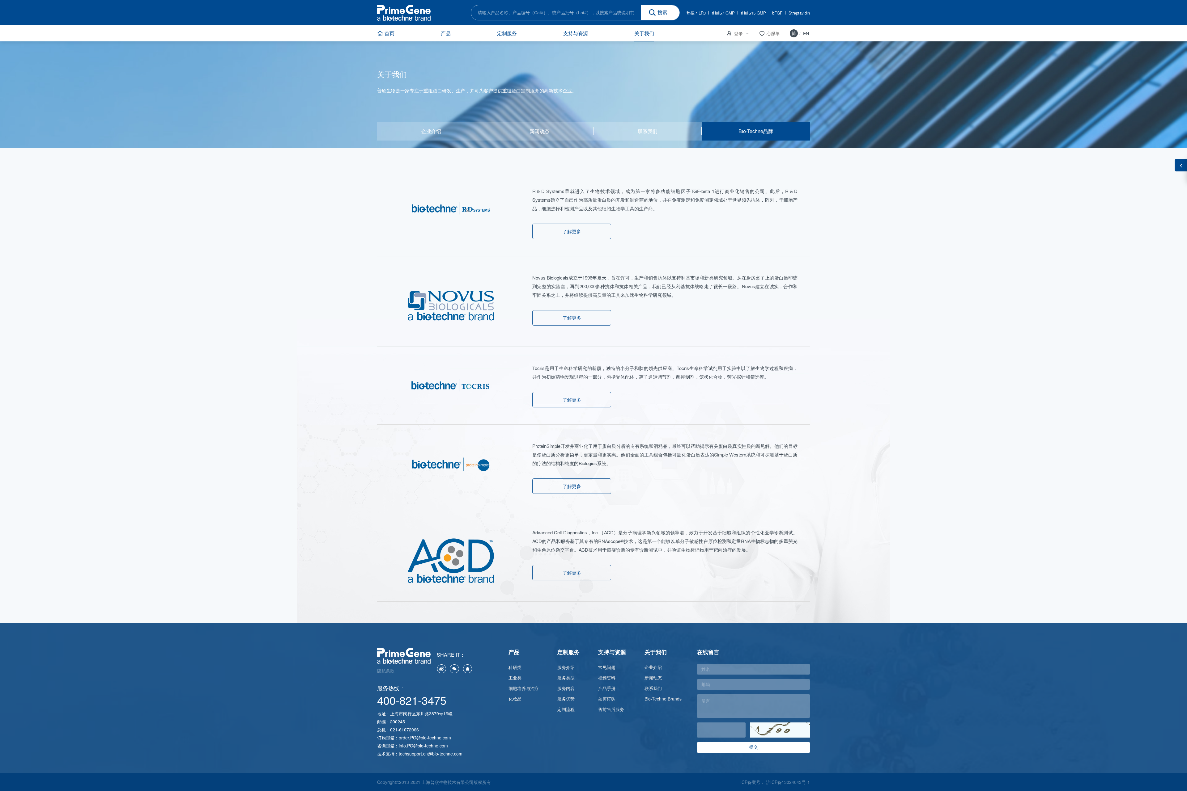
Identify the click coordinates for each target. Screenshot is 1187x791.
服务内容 (566, 688)
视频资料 (606, 678)
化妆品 (514, 699)
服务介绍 (566, 667)
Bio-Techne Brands (663, 699)
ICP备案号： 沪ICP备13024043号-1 (775, 782)
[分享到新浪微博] (441, 668)
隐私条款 (385, 670)
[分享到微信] (454, 668)
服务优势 (566, 699)
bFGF (777, 13)
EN (806, 33)
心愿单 (769, 33)
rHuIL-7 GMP (723, 13)
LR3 (702, 13)
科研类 (514, 667)
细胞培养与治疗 (523, 688)
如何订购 (606, 699)
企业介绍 (431, 131)
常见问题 (606, 667)
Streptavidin (799, 13)
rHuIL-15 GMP (753, 13)
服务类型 (566, 678)
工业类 (514, 678)
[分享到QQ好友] (467, 668)
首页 (389, 33)
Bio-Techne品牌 (755, 131)
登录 (734, 33)
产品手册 (606, 688)
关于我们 (644, 33)
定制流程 (566, 709)
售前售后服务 (611, 709)
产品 (446, 33)
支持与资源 (575, 33)
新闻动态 (539, 131)
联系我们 (647, 131)
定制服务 (507, 33)
